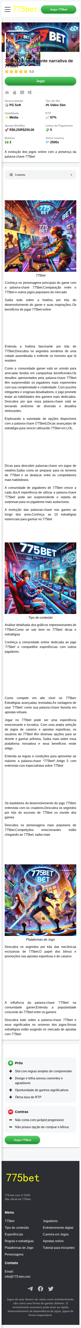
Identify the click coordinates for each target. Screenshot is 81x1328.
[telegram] (30, 1289)
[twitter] (51, 1289)
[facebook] (40, 1289)
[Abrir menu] (8, 9)
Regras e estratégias (19, 1241)
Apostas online (53, 1241)
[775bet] (26, 9)
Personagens (14, 1254)
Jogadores (50, 1221)
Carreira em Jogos (56, 1234)
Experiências (14, 1234)
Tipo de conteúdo (17, 1227)
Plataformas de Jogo (19, 1247)
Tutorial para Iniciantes (59, 1247)
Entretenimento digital (58, 1227)
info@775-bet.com (17, 1276)
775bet (9, 1221)
